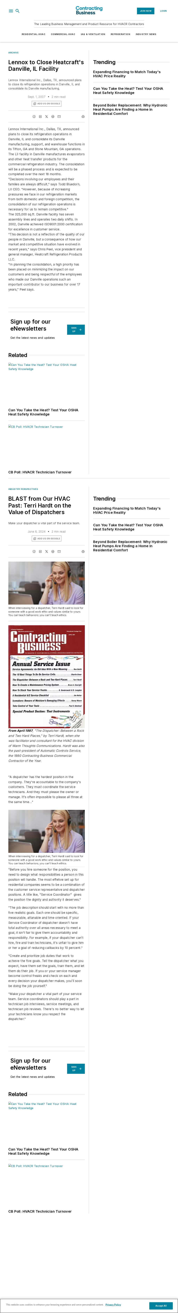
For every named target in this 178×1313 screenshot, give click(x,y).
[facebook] (34, 116)
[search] (17, 11)
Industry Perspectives (23, 489)
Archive (13, 52)
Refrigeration (120, 34)
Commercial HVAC (63, 34)
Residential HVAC (33, 34)
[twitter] (46, 116)
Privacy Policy (113, 1304)
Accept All (161, 1305)
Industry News (146, 34)
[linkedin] (40, 116)
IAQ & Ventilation (93, 34)
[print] (83, 116)
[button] (11, 11)
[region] (89, 1306)
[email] (59, 116)
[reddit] (53, 116)
